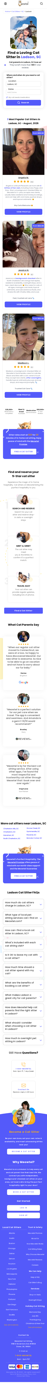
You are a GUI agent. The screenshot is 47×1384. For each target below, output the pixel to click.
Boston (12, 1243)
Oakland (11, 1284)
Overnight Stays (35, 1300)
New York (12, 1279)
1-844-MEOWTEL (23, 1070)
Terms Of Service (16, 1374)
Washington (12, 1320)
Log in (23, 1208)
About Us (35, 1238)
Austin (11, 1238)
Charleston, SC (9, 832)
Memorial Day (35, 1312)
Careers (35, 1265)
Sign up (23, 1215)
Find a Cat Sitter (23, 610)
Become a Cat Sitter (23, 1151)
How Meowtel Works (35, 1244)
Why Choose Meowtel (35, 1254)
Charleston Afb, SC (11, 828)
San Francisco (12, 1309)
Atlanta (12, 1233)
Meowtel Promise (16, 862)
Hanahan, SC (8, 835)
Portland (12, 1299)
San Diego (12, 1304)
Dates (11, 89)
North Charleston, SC (11, 838)
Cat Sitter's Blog (35, 1282)
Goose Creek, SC (33, 828)
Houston (11, 1264)
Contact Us (23, 1090)
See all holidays (35, 1327)
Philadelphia (12, 1289)
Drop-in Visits (35, 1295)
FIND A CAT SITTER (23, 451)
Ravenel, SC (31, 835)
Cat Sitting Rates (35, 1249)
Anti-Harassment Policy (26, 1375)
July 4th (35, 1316)
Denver (12, 1259)
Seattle (12, 1315)
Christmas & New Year (35, 1323)
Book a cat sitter (23, 1192)
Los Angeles (12, 1269)
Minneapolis (12, 1274)
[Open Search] (41, 3)
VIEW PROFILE (23, 212)
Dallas (11, 1253)
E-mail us (23, 1351)
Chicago (12, 1248)
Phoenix (12, 1294)
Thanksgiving (35, 1320)
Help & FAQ (35, 1277)
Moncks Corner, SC (34, 838)
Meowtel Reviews (35, 1260)
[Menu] (5, 3)
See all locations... (12, 1325)
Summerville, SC (33, 831)
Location (12, 81)
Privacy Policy (27, 1374)
